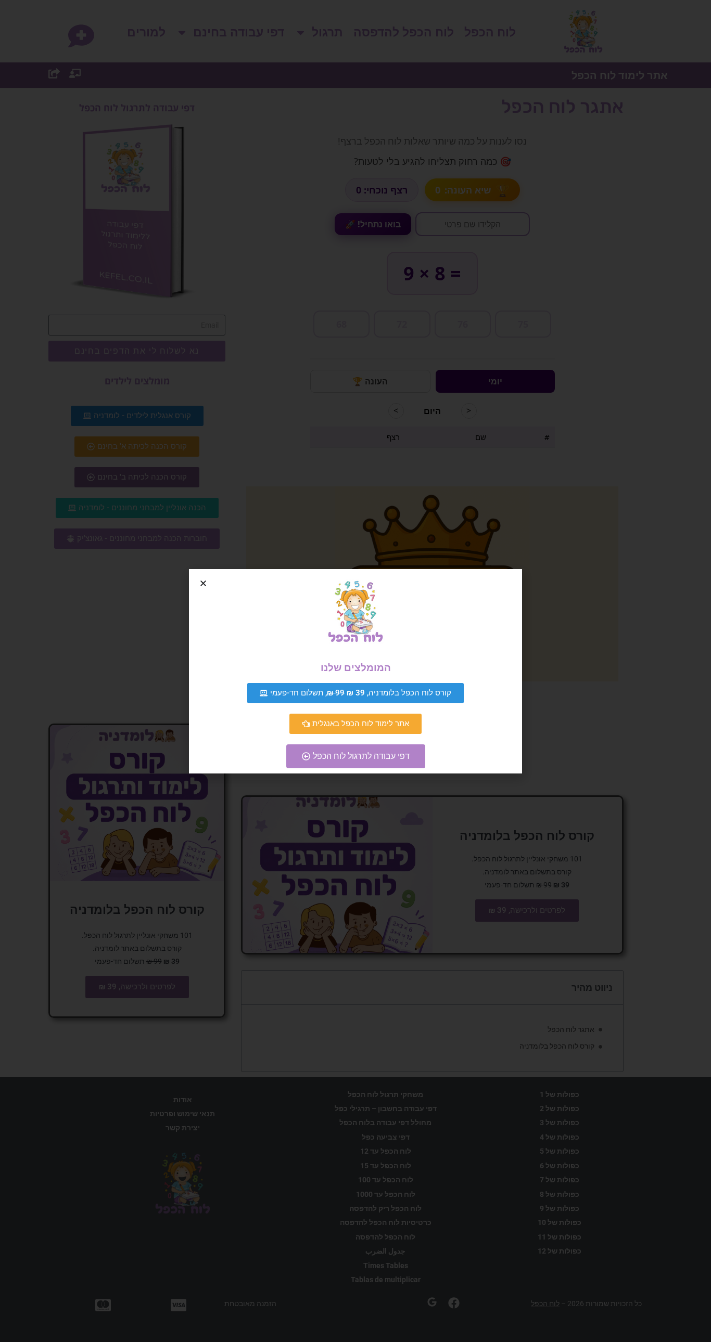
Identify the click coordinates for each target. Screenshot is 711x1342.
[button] (203, 583)
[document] (355, 671)
